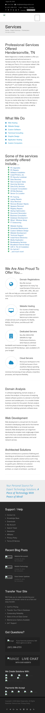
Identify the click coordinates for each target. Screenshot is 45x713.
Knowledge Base (13, 518)
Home (7, 30)
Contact (31, 7)
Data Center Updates (22, 576)
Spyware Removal (17, 206)
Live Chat (10, 4)
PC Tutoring (14, 197)
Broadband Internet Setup (19, 244)
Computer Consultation (18, 189)
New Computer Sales (18, 182)
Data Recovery (15, 179)
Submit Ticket (12, 528)
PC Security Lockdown (18, 177)
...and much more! (17, 251)
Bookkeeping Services (18, 242)
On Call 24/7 (15, 249)
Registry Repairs (16, 208)
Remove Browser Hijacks (19, 204)
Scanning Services (17, 184)
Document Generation (18, 213)
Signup (25, 7)
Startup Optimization (17, 211)
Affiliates (10, 534)
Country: (23, 10)
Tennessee (25, 30)
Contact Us (11, 515)
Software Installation (17, 172)
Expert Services (15, 30)
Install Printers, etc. (17, 175)
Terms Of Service (13, 541)
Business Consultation (18, 215)
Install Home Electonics (18, 237)
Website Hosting (16, 226)
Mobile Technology (21, 566)
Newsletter (11, 531)
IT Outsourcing (15, 222)
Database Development (19, 218)
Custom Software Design (19, 230)
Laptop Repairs (16, 199)
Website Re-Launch (21, 556)
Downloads (11, 521)
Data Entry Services (17, 186)
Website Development (18, 233)
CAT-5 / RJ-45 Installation (19, 247)
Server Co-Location (17, 193)
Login (20, 7)
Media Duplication (16, 240)
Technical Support (17, 235)
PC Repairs (14, 170)
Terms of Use (16, 703)
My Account (11, 524)
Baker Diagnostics (22, 701)
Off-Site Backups (16, 191)
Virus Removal (15, 201)
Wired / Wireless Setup (18, 220)
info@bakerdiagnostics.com (25, 4)
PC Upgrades (15, 168)
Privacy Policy (12, 538)
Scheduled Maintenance (19, 228)
